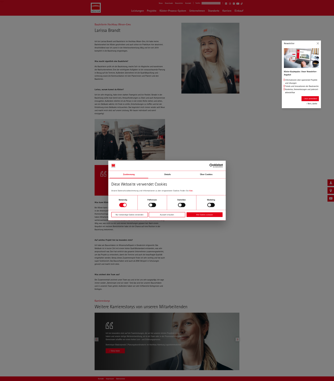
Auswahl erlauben (167, 214)
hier (191, 190)
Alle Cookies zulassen (204, 214)
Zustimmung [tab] (129, 174)
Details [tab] (167, 174)
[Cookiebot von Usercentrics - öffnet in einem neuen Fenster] (211, 166)
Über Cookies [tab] (206, 174)
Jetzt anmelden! (310, 98)
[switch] (152, 205)
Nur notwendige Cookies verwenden (130, 214)
